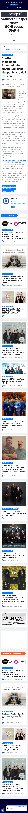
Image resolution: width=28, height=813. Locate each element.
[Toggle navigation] (14, 40)
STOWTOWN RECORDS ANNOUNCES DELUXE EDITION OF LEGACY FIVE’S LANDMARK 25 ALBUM (13, 351)
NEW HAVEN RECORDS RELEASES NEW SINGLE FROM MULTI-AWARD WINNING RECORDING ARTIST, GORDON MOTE (14, 469)
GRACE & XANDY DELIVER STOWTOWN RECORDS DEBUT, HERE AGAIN (12, 311)
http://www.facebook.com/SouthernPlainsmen (14, 160)
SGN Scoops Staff (8, 241)
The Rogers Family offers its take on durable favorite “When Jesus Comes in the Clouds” (13, 279)
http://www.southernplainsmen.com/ (11, 157)
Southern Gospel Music (9, 186)
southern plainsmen (8, 191)
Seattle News (10, 810)
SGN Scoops (7, 79)
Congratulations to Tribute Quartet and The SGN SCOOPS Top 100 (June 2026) (13, 555)
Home (3, 46)
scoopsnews (7, 430)
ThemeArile (18, 810)
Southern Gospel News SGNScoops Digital (14, 24)
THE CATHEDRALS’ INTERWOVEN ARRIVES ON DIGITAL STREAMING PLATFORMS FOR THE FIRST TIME (13, 599)
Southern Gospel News (9, 188)
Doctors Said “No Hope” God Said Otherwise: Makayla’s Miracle (13, 381)
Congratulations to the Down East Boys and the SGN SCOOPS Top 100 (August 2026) (13, 424)
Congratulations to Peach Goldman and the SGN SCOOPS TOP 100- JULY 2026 (14, 513)
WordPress (22, 808)
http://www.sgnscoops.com (18, 203)
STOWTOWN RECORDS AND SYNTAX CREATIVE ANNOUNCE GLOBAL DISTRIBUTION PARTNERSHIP (13, 235)
